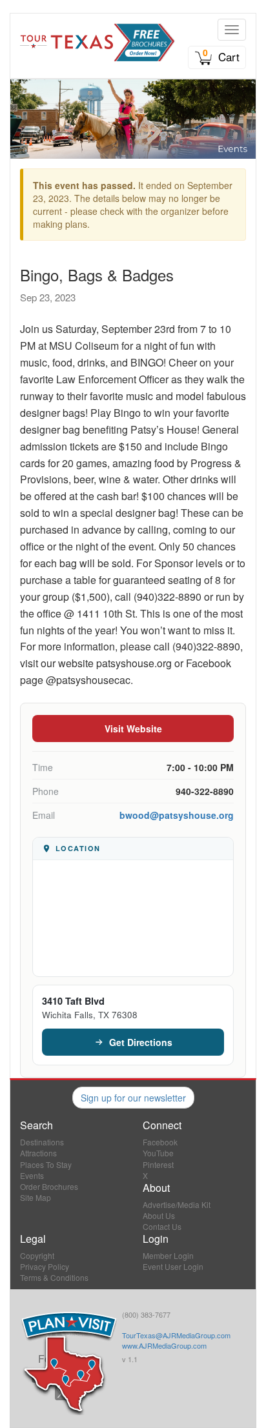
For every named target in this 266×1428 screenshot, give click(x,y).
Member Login (168, 1255)
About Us (159, 1215)
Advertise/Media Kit (176, 1204)
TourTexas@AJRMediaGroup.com (176, 1335)
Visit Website (133, 728)
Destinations (42, 1141)
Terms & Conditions (54, 1277)
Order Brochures (49, 1186)
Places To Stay (46, 1164)
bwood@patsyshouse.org (176, 815)
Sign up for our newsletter (133, 1097)
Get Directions (140, 1042)
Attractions (38, 1152)
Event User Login (173, 1266)
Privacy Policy (44, 1266)
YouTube (158, 1152)
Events (32, 1175)
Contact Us (162, 1226)
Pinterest (158, 1164)
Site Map (35, 1197)
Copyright (37, 1255)
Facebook (160, 1141)
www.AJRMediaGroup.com (164, 1345)
